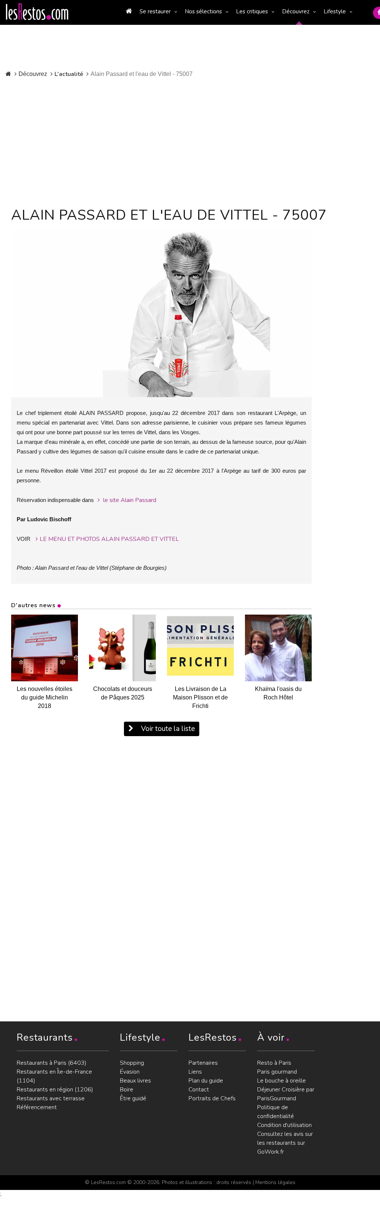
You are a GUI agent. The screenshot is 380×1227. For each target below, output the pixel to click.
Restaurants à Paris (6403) (51, 1063)
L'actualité (69, 74)
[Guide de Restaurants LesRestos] (37, 12)
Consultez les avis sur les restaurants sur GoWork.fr (285, 1143)
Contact (199, 1089)
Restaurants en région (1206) (55, 1089)
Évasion (130, 1072)
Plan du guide (206, 1081)
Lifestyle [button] (335, 11)
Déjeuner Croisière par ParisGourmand (285, 1094)
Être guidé (133, 1098)
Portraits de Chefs (212, 1098)
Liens (195, 1072)
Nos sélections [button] (203, 11)
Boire (126, 1089)
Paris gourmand (277, 1072)
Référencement (37, 1107)
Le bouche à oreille (281, 1081)
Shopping (132, 1063)
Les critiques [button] (252, 11)
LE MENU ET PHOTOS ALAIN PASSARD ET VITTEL (109, 539)
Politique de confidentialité (275, 1111)
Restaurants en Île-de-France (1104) (54, 1076)
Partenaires (203, 1063)
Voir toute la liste (167, 729)
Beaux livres (135, 1081)
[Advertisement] (181, 141)
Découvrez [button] (295, 11)
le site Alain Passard (129, 500)
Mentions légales (275, 1182)
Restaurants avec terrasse (51, 1098)
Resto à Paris (274, 1063)
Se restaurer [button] (155, 11)
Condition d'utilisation (284, 1125)
